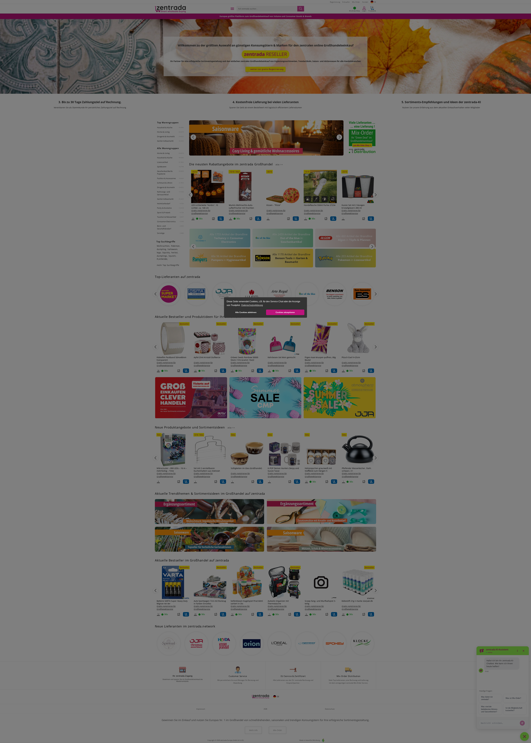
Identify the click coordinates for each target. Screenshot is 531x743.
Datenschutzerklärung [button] (252, 305)
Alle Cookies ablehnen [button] (246, 312)
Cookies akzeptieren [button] (285, 312)
